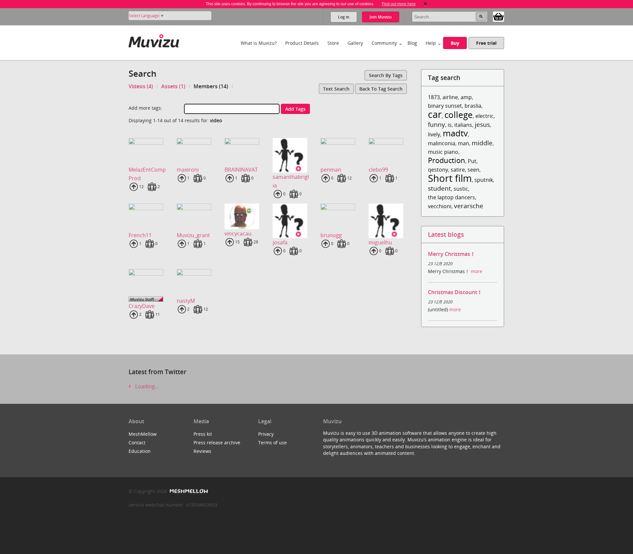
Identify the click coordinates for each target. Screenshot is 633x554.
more (476, 271)
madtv (455, 133)
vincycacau (238, 233)
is (450, 124)
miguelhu (380, 242)
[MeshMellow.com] (188, 491)
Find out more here (399, 4)
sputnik (483, 179)
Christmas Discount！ (455, 292)
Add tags (295, 109)
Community (384, 43)
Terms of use (272, 442)
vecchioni (439, 206)
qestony (438, 169)
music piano (443, 151)
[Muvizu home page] (154, 40)
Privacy (266, 434)
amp (466, 97)
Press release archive (217, 442)
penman (330, 169)
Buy (455, 43)
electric (484, 116)
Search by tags (386, 75)
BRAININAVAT (241, 169)
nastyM (186, 300)
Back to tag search (381, 89)
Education (140, 451)
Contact (137, 442)
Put (472, 161)
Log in (343, 17)
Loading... (146, 386)
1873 (434, 97)
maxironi (188, 169)
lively (434, 134)
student (439, 188)
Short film (450, 178)
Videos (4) (141, 86)
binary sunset (445, 105)
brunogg (331, 235)
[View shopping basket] (498, 16)
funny (436, 124)
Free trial (486, 43)
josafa (280, 242)
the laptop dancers (451, 197)
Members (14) (211, 86)
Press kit (203, 434)
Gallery (355, 43)
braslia (473, 105)
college (458, 115)
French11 (140, 235)
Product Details (302, 43)
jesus (482, 124)
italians (463, 124)
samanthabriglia (291, 181)
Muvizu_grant (193, 235)
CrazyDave (142, 306)
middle (482, 142)
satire (458, 169)
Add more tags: (145, 108)
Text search (336, 89)
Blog (412, 43)
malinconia (441, 143)
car (435, 114)
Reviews (202, 451)
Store (333, 43)
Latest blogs (446, 234)
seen (473, 169)
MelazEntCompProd (147, 174)
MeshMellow (143, 434)
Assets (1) (173, 86)
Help (431, 43)
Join (381, 17)
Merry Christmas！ (451, 254)
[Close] (425, 4)
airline (450, 97)
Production (446, 160)
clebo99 (378, 169)
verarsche (468, 205)
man (463, 143)
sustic (461, 188)
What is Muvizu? (259, 43)
